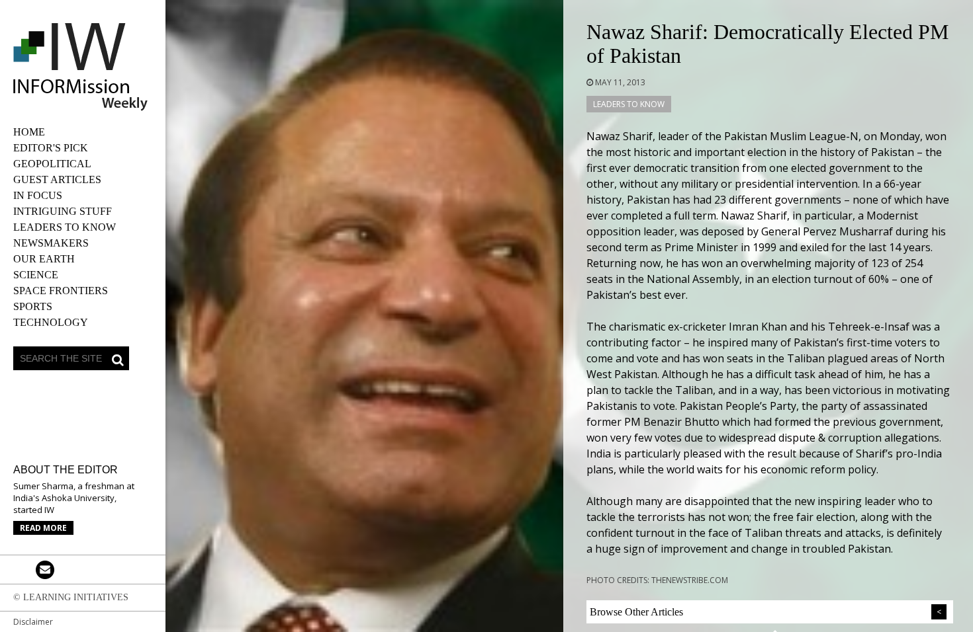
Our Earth (44, 258)
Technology (50, 322)
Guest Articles (57, 179)
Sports (32, 306)
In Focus (37, 195)
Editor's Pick (50, 147)
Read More (43, 527)
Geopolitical (52, 163)
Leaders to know (64, 227)
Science (35, 274)
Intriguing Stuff (62, 211)
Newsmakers (51, 243)
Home (29, 132)
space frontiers (60, 290)
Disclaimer (33, 621)
